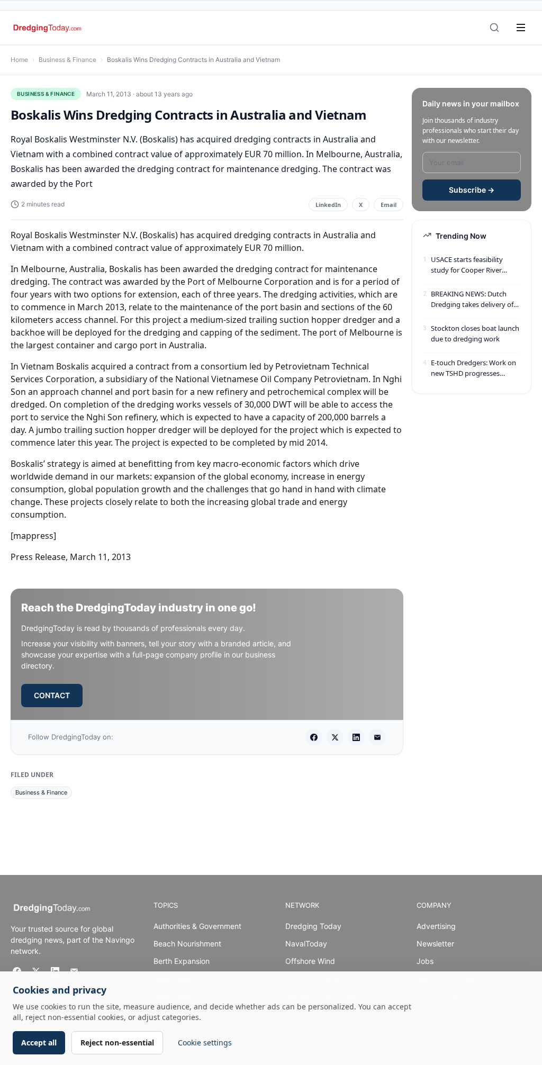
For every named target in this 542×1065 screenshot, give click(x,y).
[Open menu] (520, 27)
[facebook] (313, 737)
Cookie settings (205, 1042)
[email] (377, 737)
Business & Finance (67, 60)
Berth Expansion (181, 960)
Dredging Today (313, 926)
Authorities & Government (197, 926)
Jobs (425, 960)
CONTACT (52, 695)
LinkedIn (328, 205)
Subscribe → (471, 189)
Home (19, 60)
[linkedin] (356, 737)
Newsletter (435, 943)
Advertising (436, 926)
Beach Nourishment (187, 943)
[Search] (494, 27)
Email (388, 205)
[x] (335, 737)
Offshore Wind (310, 960)
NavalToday (306, 943)
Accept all (39, 1042)
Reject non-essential (117, 1042)
